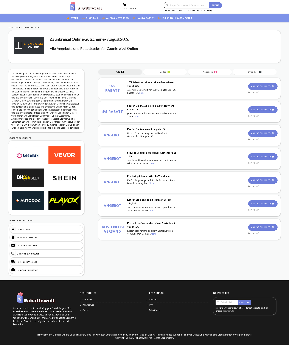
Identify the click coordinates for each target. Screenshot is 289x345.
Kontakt (85, 310)
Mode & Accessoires (27, 237)
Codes (164, 71)
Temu (186, 10)
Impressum (87, 299)
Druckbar (254, 71)
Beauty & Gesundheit (27, 270)
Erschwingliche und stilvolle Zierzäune (148, 176)
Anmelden (244, 302)
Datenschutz (88, 305)
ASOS (192, 10)
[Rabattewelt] (86, 7)
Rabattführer (155, 310)
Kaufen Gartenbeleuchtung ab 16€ (146, 129)
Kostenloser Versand (27, 261)
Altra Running (206, 10)
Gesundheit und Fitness (28, 245)
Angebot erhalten (261, 86)
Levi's (198, 10)
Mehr (141, 92)
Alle (119, 71)
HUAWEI (180, 10)
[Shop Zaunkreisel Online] (29, 45)
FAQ (151, 305)
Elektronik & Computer (28, 253)
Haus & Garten (24, 229)
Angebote (209, 71)
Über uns (153, 299)
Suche (215, 5)
